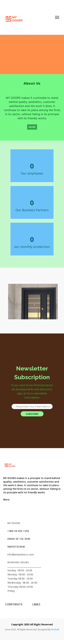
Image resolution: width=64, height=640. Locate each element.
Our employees (32, 173)
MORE (32, 127)
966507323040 (16, 546)
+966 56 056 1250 (18, 531)
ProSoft (55, 629)
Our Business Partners (32, 210)
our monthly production (32, 247)
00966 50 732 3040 (18, 538)
